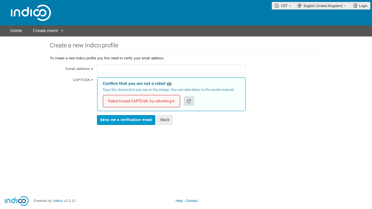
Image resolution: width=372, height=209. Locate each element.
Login (363, 5)
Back (165, 120)
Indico (58, 200)
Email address (78, 68)
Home (16, 30)
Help (179, 200)
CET (284, 5)
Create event (45, 30)
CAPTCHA (81, 80)
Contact (192, 200)
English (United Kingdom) (323, 5)
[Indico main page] (25, 12)
